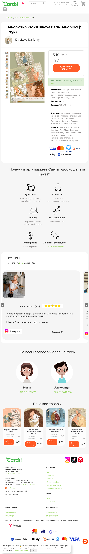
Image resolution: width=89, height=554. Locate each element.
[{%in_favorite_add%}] (19, 436)
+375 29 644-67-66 (61, 2)
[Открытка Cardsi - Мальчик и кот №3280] (6, 90)
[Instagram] (67, 460)
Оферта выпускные (54, 485)
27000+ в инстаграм (54, 247)
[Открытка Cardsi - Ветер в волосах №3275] (6, 74)
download (49, 505)
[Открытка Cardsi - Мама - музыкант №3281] (6, 93)
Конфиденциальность (55, 488)
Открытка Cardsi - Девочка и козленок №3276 (34, 431)
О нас (49, 472)
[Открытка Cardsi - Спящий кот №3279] (6, 87)
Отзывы (50, 479)
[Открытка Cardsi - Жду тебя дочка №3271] (6, 62)
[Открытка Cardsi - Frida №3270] (6, 58)
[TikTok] (74, 460)
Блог (48, 498)
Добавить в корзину (8, 442)
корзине (53, 83)
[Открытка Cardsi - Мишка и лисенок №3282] (6, 97)
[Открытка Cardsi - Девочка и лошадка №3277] (6, 81)
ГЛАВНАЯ (9, 18)
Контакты (50, 475)
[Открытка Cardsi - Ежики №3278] (6, 84)
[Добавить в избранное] (56, 59)
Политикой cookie (21, 550)
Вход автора (9, 516)
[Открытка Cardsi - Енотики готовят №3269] (6, 55)
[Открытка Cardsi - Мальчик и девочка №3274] (6, 71)
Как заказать (51, 501)
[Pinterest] (80, 460)
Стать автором (51, 512)
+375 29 (27, 392)
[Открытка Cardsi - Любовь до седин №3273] (6, 68)
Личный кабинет (11, 512)
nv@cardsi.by (12, 488)
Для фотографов (52, 516)
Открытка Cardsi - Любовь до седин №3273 (77, 431)
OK (33, 550)
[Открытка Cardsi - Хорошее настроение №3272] (6, 65)
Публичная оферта (53, 482)
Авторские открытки (23, 18)
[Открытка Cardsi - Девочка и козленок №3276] (6, 77)
